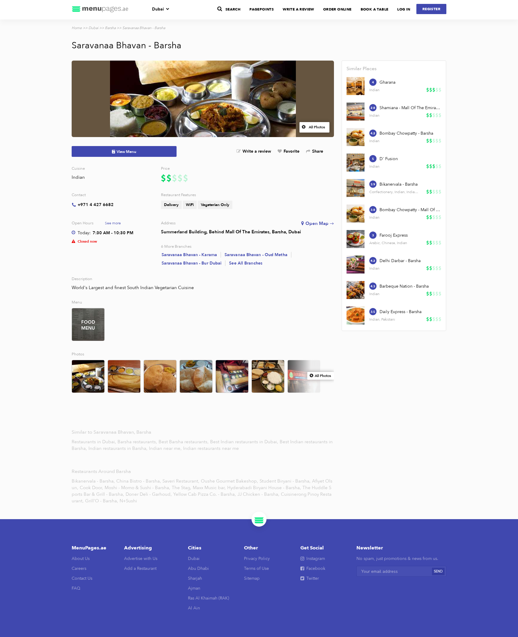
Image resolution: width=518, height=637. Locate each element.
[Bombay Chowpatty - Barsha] (356, 137)
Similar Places (362, 68)
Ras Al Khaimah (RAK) (208, 598)
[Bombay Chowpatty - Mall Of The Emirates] (356, 214)
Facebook (315, 568)
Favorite (291, 151)
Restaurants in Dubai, (94, 442)
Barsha (110, 27)
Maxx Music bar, (209, 488)
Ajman (194, 588)
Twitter (312, 578)
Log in (403, 9)
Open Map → (319, 223)
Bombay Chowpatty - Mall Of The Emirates (410, 210)
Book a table (375, 9)
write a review (298, 9)
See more (113, 223)
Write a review (257, 151)
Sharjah (195, 578)
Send (438, 571)
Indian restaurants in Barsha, (118, 448)
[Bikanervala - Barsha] (356, 188)
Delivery (171, 205)
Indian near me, (166, 448)
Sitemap (252, 578)
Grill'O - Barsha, (101, 501)
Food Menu (88, 325)
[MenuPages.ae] (100, 9)
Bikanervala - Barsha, (93, 481)
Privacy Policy (257, 558)
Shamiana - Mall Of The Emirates (410, 108)
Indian (78, 177)
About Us (81, 558)
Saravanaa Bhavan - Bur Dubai (192, 263)
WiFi (190, 205)
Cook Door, (91, 488)
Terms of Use (256, 568)
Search (232, 9)
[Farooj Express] (356, 239)
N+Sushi (128, 501)
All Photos (317, 127)
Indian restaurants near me (211, 448)
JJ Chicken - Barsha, (258, 494)
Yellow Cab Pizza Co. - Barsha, (204, 494)
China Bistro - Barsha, (138, 481)
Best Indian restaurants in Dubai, (244, 442)
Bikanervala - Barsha (399, 184)
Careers (79, 568)
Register (431, 9)
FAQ (76, 588)
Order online (337, 9)
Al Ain (194, 608)
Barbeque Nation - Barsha (404, 286)
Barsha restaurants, (138, 442)
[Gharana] (356, 86)
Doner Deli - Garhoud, (149, 494)
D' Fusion (389, 159)
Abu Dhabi (198, 568)
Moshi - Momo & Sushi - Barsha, (137, 488)
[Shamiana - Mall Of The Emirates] (356, 112)
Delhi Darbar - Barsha (400, 261)
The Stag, (181, 488)
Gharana (387, 82)
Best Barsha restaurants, (184, 442)
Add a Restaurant (140, 568)
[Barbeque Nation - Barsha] (356, 290)
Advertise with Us (140, 558)
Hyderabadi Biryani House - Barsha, (264, 488)
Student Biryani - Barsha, (285, 481)
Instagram (315, 558)
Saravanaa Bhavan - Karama (189, 255)
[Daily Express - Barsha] (356, 315)
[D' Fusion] (356, 163)
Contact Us (82, 578)
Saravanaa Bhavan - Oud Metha (256, 255)
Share (317, 151)
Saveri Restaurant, (180, 481)
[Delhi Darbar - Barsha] (356, 265)
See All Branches (245, 263)
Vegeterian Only (215, 205)
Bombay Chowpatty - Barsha (406, 133)
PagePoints (261, 9)
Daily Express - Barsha (400, 312)
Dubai (158, 9)
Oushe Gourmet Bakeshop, (229, 481)
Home (77, 27)
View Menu (126, 151)
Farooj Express (394, 235)
